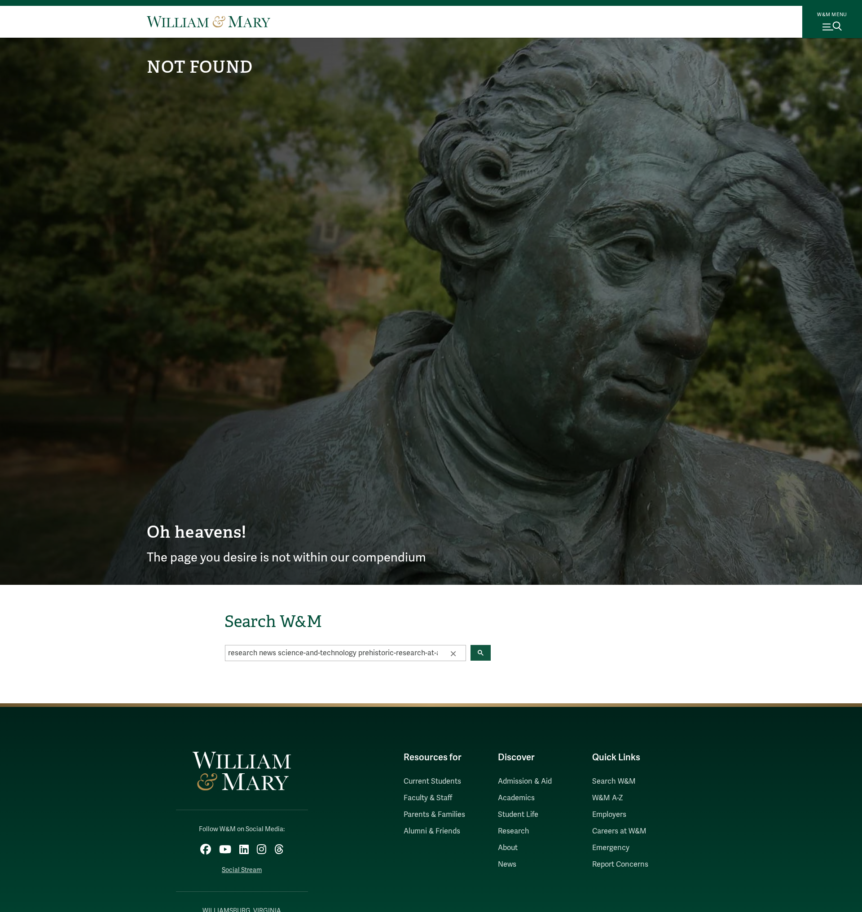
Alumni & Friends (432, 831)
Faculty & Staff (428, 798)
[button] (453, 653)
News (507, 864)
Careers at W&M (619, 831)
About (508, 847)
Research (513, 831)
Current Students (432, 781)
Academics (516, 798)
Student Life (518, 814)
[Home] (208, 21)
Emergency (610, 847)
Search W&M (614, 781)
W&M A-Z (607, 798)
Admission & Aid (525, 781)
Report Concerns (620, 864)
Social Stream (242, 870)
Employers (609, 814)
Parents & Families (434, 814)
